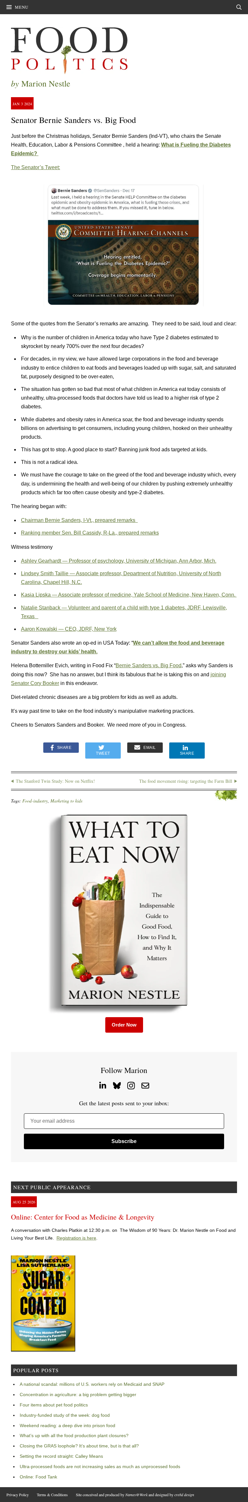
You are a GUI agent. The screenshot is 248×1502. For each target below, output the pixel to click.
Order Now (124, 1024)
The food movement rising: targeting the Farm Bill (185, 781)
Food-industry (35, 801)
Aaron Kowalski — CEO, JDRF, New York (69, 629)
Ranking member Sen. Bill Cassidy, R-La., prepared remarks (90, 533)
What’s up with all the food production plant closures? (74, 1435)
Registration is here (76, 1238)
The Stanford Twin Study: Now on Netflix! (55, 781)
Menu (21, 7)
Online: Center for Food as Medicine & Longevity (82, 1216)
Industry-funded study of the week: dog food (65, 1415)
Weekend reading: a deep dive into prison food (67, 1425)
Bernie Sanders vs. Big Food (148, 665)
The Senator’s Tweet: (35, 167)
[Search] (239, 7)
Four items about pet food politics (54, 1404)
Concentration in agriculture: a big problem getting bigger (78, 1394)
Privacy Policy (17, 1494)
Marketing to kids (66, 801)
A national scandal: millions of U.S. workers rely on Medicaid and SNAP (92, 1384)
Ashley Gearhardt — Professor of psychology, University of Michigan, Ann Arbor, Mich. (118, 561)
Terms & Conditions (52, 1494)
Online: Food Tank (38, 1476)
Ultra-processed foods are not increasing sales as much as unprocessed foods (100, 1466)
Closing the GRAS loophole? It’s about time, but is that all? (79, 1445)
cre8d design (184, 1494)
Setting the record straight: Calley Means (61, 1456)
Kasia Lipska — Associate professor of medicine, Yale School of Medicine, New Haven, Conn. (129, 595)
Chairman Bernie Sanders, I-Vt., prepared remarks (79, 520)
